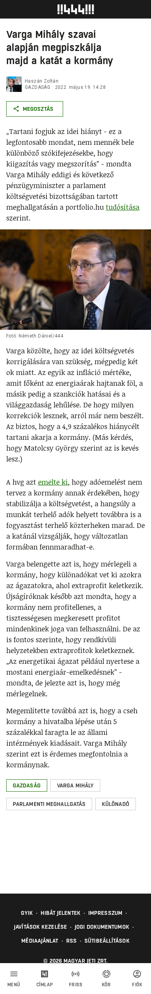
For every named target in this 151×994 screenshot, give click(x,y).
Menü (14, 984)
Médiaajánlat (39, 941)
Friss (75, 984)
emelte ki (53, 482)
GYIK (27, 913)
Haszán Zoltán (41, 81)
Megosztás (38, 109)
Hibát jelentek (60, 913)
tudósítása (122, 207)
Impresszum (105, 913)
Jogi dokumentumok (102, 927)
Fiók (137, 984)
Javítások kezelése (40, 927)
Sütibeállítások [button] (107, 941)
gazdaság (37, 87)
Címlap (44, 984)
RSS (71, 941)
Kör (106, 984)
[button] (26, 785)
